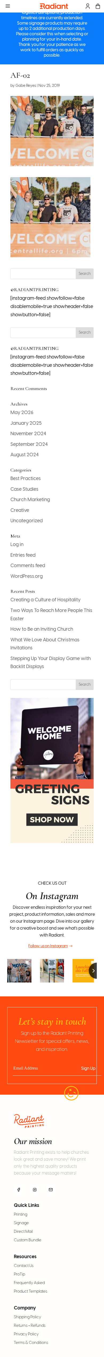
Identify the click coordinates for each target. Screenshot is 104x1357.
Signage (21, 1223)
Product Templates (30, 1291)
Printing (20, 1214)
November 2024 (28, 433)
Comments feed (27, 565)
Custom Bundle (27, 1240)
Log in (16, 544)
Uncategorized (26, 521)
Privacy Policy (26, 1334)
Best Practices (25, 478)
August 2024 (24, 455)
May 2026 (21, 412)
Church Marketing (30, 499)
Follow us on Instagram (47, 946)
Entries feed (22, 555)
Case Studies (24, 489)
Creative (19, 510)
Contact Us (23, 1266)
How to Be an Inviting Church (41, 629)
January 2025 (26, 423)
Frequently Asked (29, 1283)
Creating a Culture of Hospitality (45, 600)
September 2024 (29, 444)
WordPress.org (26, 576)
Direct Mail (23, 1232)
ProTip (19, 1274)
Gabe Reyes (25, 86)
